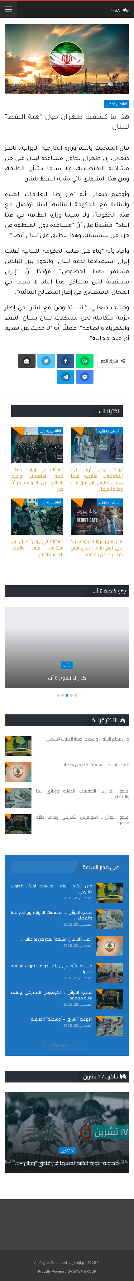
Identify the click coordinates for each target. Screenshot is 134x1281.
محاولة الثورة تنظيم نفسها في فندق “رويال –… (67, 1163)
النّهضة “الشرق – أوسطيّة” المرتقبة (61, 1019)
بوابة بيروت (120, 9)
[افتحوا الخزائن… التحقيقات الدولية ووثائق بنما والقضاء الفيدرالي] (18, 798)
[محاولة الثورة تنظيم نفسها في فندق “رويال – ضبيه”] (67, 1132)
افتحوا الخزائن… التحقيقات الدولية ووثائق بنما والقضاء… (51, 915)
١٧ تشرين (67, 1150)
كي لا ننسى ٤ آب (67, 678)
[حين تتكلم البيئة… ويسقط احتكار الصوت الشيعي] (18, 746)
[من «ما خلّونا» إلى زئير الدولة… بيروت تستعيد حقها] (109, 973)
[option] (67, 650)
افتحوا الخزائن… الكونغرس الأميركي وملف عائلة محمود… (51, 995)
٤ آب (67, 665)
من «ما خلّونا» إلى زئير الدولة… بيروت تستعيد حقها (51, 968)
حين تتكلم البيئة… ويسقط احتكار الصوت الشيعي (51, 888)
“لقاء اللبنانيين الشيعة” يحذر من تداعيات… (56, 939)
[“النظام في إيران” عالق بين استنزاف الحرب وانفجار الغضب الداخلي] (37, 516)
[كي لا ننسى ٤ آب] (67, 647)
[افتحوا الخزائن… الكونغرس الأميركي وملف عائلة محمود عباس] (18, 824)
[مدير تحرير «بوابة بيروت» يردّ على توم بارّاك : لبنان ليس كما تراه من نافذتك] (97, 516)
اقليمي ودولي (116, 103)
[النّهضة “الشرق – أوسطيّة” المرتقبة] (109, 1026)
